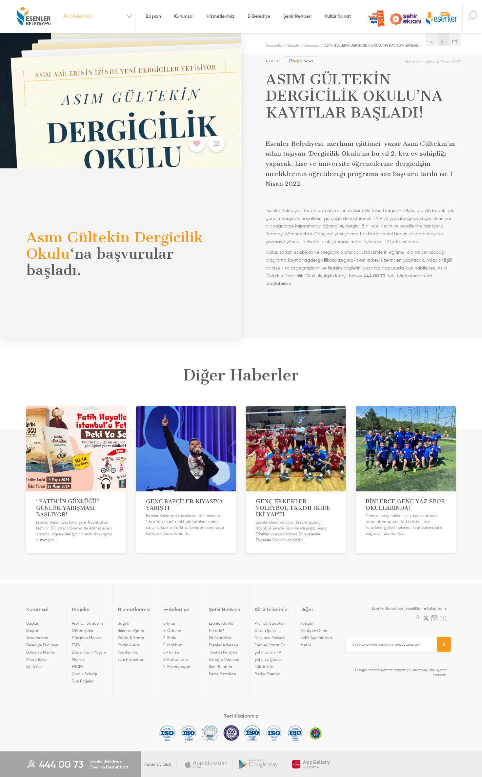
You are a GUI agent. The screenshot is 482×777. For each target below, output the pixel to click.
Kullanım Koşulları (421, 670)
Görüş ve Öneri (313, 630)
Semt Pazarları (222, 673)
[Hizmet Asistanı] (472, 17)
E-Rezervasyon (176, 666)
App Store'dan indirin (206, 764)
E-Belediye (259, 16)
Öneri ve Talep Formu (376, 19)
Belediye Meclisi (40, 652)
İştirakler (34, 666)
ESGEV (77, 666)
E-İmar (169, 623)
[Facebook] (417, 618)
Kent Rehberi (220, 666)
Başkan (153, 16)
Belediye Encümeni (43, 644)
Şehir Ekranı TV (405, 19)
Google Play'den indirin (258, 764)
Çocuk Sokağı (84, 673)
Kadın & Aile (129, 644)
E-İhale (169, 637)
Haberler (293, 45)
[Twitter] (426, 618)
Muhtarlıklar (220, 637)
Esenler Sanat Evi (270, 644)
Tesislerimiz (128, 652)
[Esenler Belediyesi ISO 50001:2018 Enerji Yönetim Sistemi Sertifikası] (295, 733)
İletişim (306, 623)
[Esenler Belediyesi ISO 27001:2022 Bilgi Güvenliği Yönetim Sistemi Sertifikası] (210, 733)
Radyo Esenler (441, 19)
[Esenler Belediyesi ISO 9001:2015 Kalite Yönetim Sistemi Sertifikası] (167, 733)
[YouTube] (443, 618)
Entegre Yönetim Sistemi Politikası (380, 670)
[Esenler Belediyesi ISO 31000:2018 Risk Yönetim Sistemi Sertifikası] (253, 733)
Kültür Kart (264, 666)
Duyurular (312, 45)
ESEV (76, 644)
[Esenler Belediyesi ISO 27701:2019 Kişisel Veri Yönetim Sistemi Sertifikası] (231, 733)
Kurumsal (183, 16)
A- (432, 42)
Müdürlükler (37, 659)
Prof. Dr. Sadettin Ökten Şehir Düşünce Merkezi (87, 630)
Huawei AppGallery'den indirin (311, 764)
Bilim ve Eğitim (131, 630)
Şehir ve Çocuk (268, 659)
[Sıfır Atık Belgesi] (316, 733)
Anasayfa (274, 45)
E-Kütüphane (175, 659)
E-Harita (171, 652)
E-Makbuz (172, 644)
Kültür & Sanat (131, 637)
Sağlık (123, 623)
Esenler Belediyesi (33, 16)
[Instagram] (434, 618)
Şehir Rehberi (297, 16)
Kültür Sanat (338, 16)
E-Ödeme (172, 630)
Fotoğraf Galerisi (224, 659)
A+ (443, 42)
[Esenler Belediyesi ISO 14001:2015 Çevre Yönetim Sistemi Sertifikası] (189, 733)
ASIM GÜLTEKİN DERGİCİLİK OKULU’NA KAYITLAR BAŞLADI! (372, 45)
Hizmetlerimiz (220, 16)
